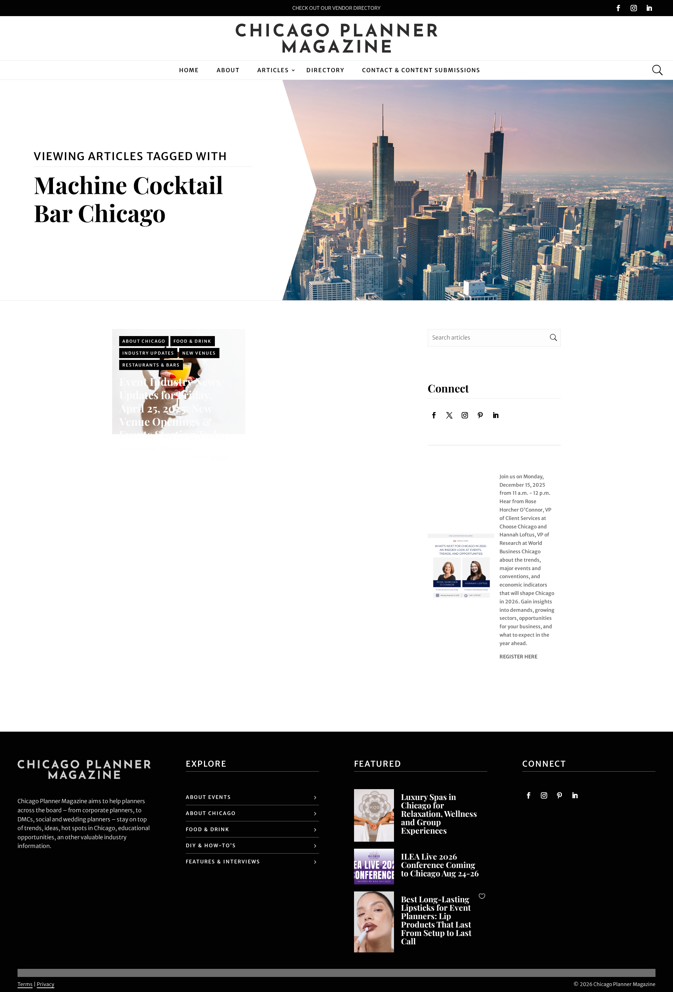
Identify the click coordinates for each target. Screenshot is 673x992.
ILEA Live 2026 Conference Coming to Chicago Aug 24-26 (440, 864)
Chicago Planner (139, 448)
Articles (273, 70)
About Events (208, 797)
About (228, 70)
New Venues (199, 353)
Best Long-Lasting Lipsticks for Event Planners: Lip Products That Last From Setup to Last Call (436, 920)
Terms (25, 984)
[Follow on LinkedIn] (649, 8)
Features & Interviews (223, 861)
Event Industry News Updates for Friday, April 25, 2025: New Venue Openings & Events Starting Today (173, 408)
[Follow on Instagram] (633, 8)
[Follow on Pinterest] (480, 415)
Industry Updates (148, 353)
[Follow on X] (449, 415)
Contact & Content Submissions (421, 70)
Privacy (45, 984)
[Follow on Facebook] (618, 8)
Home (189, 70)
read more (210, 458)
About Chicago (143, 341)
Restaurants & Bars (151, 365)
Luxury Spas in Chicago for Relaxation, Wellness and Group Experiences (439, 813)
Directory (325, 70)
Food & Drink (192, 341)
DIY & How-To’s (211, 845)
